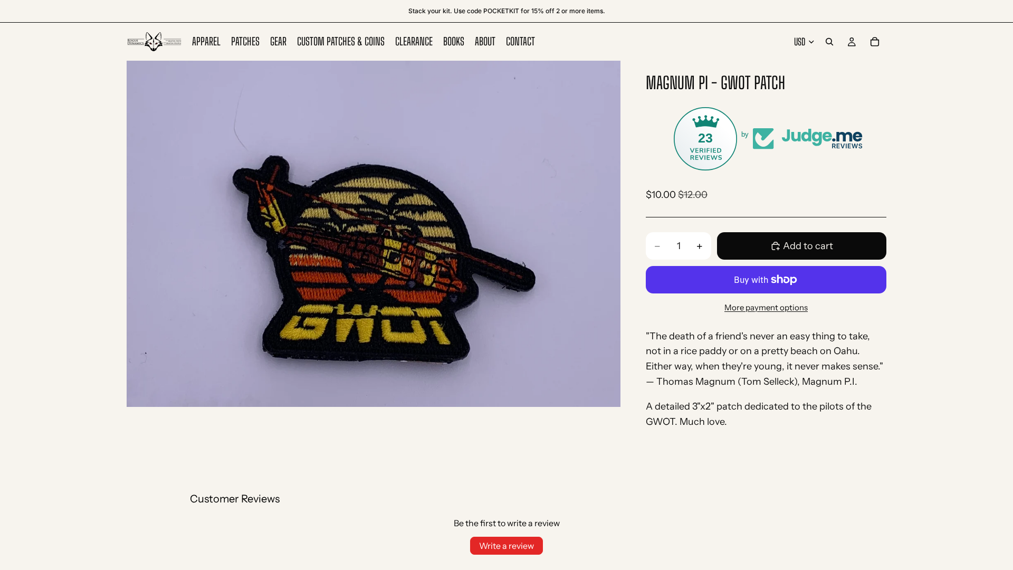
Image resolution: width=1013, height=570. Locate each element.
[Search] (829, 41)
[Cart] (874, 41)
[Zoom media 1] (373, 233)
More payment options (766, 307)
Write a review (506, 545)
